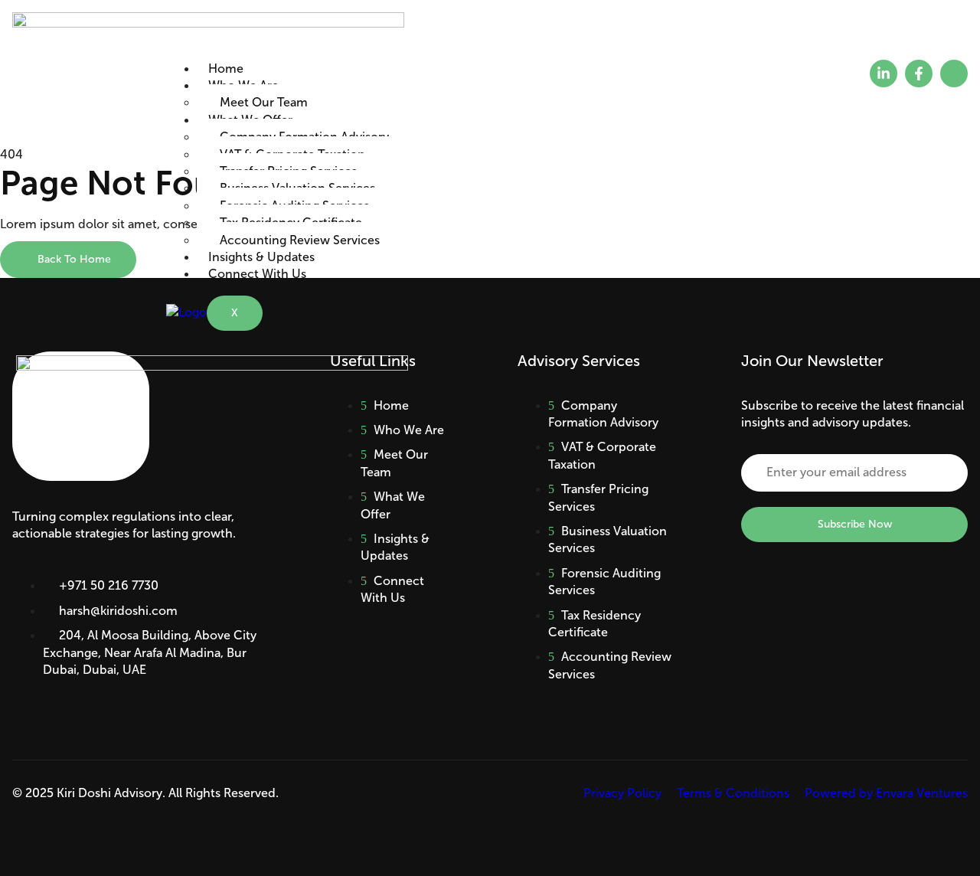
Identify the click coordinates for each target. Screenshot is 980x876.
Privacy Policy (622, 792)
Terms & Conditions (733, 792)
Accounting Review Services (300, 240)
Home (225, 68)
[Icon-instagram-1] (954, 73)
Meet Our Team (264, 102)
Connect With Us (257, 273)
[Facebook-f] (919, 73)
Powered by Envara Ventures (886, 792)
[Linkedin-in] (883, 73)
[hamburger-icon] (789, 72)
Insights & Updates (261, 256)
